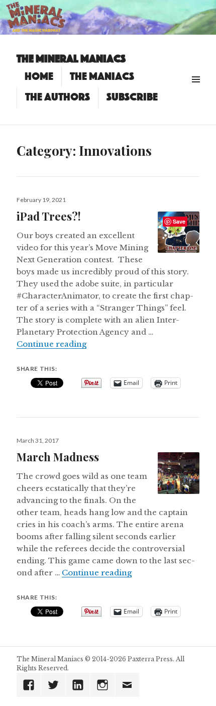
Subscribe (132, 97)
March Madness (58, 456)
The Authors (57, 97)
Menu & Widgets (195, 90)
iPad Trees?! (49, 216)
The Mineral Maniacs (71, 58)
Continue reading (51, 344)
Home (39, 76)
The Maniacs (102, 76)
